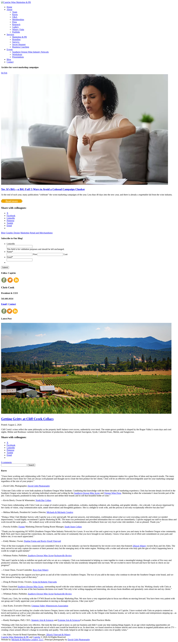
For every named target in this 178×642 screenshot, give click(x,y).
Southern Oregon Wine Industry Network (30, 52)
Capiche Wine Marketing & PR (15, 637)
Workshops (17, 54)
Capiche (36, 637)
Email (10, 257)
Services (10, 34)
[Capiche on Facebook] (4, 282)
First (35, 254)
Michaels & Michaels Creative (60, 512)
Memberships (18, 19)
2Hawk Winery (139, 546)
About (9, 9)
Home (9, 7)
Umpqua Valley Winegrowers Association (49, 606)
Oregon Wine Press (112, 493)
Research (16, 24)
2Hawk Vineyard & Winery (58, 634)
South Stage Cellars (73, 526)
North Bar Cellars (43, 500)
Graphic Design (13, 233)
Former (21, 526)
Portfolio (16, 32)
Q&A (14, 17)
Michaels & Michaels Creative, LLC (27, 639)
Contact (10, 62)
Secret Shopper (19, 44)
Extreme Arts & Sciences (69, 620)
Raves (15, 14)
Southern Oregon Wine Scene (87, 493)
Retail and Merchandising (41, 233)
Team (14, 12)
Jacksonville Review (63, 555)
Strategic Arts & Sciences (42, 620)
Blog (9, 59)
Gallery (15, 27)
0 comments (6, 462)
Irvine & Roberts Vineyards (45, 582)
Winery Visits (18, 29)
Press (14, 22)
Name (10, 251)
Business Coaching (20, 47)
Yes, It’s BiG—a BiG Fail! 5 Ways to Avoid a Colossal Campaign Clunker (43, 189)
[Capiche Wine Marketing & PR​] (16, 2)
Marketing (24, 233)
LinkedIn (11, 244)
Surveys (15, 42)
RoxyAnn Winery (41, 570)
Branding (16, 39)
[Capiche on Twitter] (10, 282)
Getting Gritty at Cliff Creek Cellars (27, 419)
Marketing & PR (19, 37)
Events (10, 49)
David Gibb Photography (39, 486)
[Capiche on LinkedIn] (16, 282)
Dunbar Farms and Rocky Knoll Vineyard (42, 541)
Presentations (18, 57)
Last (65, 254)
